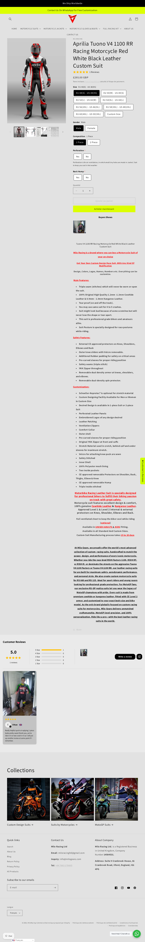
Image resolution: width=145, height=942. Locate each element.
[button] (10, 19)
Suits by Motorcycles (62, 824)
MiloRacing (32, 923)
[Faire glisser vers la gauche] (10, 132)
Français (13, 913)
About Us (11, 851)
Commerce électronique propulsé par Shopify (53, 923)
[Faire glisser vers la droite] (63, 132)
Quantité (76, 185)
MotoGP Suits (102, 824)
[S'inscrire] (55, 887)
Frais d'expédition (92, 81)
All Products (12, 871)
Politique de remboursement (83, 923)
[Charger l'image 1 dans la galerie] (19, 132)
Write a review (125, 657)
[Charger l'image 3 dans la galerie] (42, 132)
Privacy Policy (13, 866)
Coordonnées (133, 926)
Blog (9, 856)
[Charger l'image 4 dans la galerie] (54, 132)
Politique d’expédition (117, 926)
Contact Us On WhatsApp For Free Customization (72, 10)
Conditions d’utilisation (129, 923)
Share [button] (79, 629)
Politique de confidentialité (107, 923)
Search (10, 846)
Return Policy (13, 861)
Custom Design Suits (18, 824)
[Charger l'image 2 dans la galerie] (30, 132)
